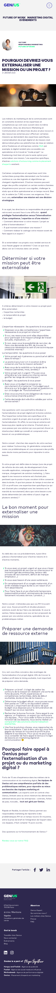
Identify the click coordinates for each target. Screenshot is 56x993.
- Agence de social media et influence (22, 970)
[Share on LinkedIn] (48, 870)
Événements (9, 941)
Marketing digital (40, 17)
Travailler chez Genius (13, 935)
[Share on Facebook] (35, 870)
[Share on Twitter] (41, 870)
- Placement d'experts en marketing (22, 975)
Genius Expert (36, 910)
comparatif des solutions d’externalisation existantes (26, 723)
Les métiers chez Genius (40, 916)
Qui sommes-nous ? (38, 913)
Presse (33, 919)
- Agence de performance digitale (23, 972)
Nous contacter (10, 938)
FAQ (32, 922)
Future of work (14, 17)
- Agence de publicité (21, 967)
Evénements (28, 20)
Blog (6, 944)
